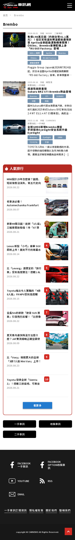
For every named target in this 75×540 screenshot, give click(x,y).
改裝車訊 (55, 424)
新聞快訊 (32, 85)
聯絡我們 (65, 510)
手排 (47, 142)
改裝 (47, 101)
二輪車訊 (58, 33)
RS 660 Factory (49, 57)
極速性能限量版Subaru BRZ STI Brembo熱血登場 (49, 90)
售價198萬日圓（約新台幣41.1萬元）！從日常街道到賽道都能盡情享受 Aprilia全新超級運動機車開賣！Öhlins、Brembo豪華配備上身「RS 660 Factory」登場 (50, 42)
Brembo (62, 53)
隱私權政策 (36, 510)
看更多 (37, 405)
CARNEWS (51, 120)
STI (46, 96)
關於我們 (51, 510)
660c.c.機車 (35, 53)
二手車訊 (19, 434)
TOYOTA (33, 142)
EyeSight (47, 137)
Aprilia (49, 53)
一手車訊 (41, 85)
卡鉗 (33, 101)
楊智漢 (49, 82)
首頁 (5, 15)
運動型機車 (34, 62)
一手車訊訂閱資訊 (15, 510)
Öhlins (33, 57)
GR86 (60, 137)
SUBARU (60, 96)
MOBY (49, 33)
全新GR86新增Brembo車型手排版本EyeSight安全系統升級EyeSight (47, 129)
